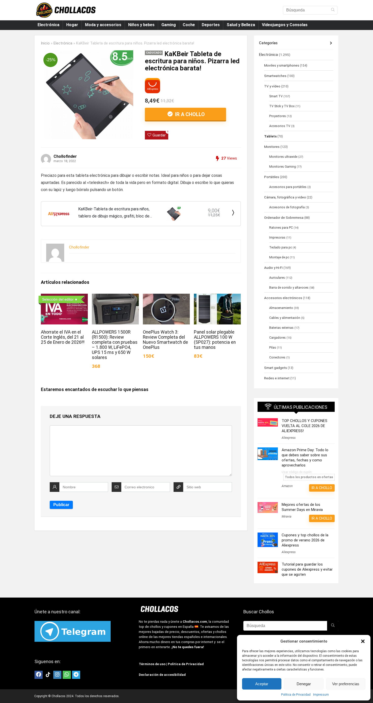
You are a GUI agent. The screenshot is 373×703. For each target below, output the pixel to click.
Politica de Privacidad (296, 694)
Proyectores (277, 116)
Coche (189, 24)
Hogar (72, 24)
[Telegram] (76, 675)
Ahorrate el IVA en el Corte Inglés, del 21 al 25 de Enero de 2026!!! (62, 337)
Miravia (286, 516)
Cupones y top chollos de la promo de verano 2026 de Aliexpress (305, 540)
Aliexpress (289, 438)
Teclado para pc (280, 247)
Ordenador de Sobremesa (283, 217)
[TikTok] (48, 675)
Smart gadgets (275, 368)
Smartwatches (275, 76)
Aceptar (261, 684)
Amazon (287, 486)
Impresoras (277, 237)
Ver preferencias (345, 684)
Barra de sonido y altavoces (289, 287)
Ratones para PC (281, 227)
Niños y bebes (141, 24)
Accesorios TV (279, 126)
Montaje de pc (279, 257)
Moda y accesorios (103, 24)
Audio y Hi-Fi (273, 267)
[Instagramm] (57, 675)
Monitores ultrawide (283, 157)
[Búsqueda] (332, 10)
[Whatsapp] (67, 675)
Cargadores (277, 337)
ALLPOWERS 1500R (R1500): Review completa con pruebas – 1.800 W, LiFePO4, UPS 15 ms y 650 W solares (115, 345)
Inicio (45, 43)
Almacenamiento (281, 308)
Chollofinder (65, 156)
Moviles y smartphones (281, 65)
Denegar (304, 684)
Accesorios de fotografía (287, 207)
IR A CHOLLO (189, 114)
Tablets (270, 136)
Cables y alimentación (284, 318)
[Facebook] (39, 675)
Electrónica (48, 24)
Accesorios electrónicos (283, 298)
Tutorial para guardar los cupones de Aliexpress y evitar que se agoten (307, 569)
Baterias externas (281, 328)
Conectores (277, 357)
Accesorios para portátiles (288, 187)
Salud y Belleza (241, 24)
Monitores (272, 147)
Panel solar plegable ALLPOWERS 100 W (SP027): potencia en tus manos (215, 340)
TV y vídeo (272, 86)
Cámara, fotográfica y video (285, 197)
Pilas (272, 347)
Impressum (321, 694)
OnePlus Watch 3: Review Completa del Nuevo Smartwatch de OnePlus (165, 340)
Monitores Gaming (282, 166)
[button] (362, 641)
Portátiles (271, 177)
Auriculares (277, 277)
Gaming (168, 24)
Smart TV (276, 96)
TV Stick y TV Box (282, 106)
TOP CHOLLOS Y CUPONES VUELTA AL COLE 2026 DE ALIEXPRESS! (304, 425)
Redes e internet (277, 378)
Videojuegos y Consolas (285, 24)
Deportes (211, 24)
